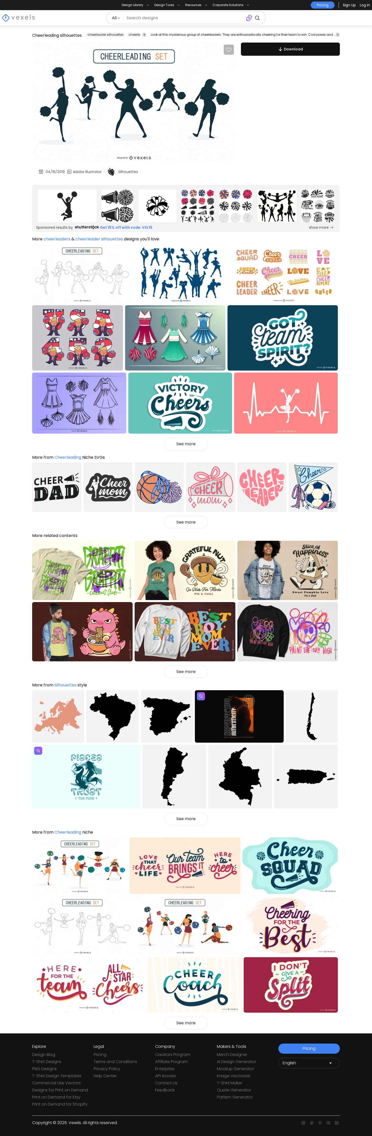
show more (319, 227)
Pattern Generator (235, 1097)
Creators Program (172, 1054)
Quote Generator (234, 1090)
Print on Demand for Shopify (60, 1104)
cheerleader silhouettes (105, 34)
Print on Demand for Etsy (56, 1097)
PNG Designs (44, 1069)
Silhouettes (65, 685)
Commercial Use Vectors (56, 1083)
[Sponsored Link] (67, 206)
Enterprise (164, 1069)
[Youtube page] (328, 1123)
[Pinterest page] (320, 1123)
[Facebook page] (311, 1123)
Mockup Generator (235, 1069)
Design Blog (43, 1054)
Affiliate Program (171, 1062)
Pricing (100, 1054)
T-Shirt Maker (229, 1083)
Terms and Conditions (115, 1062)
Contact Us (166, 1083)
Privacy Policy (107, 1069)
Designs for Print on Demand (60, 1090)
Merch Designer (232, 1054)
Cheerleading (67, 457)
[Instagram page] (303, 1123)
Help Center (105, 1076)
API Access (165, 1076)
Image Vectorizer (234, 1076)
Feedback (165, 1090)
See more (186, 444)
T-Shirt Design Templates (56, 1076)
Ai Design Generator (236, 1062)
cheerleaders (139, 34)
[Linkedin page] (337, 1123)
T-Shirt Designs (46, 1062)
